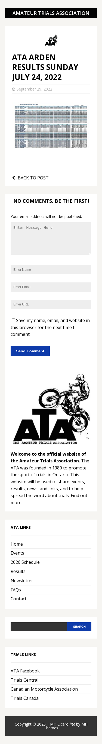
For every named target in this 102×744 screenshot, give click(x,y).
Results (18, 571)
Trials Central (24, 680)
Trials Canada (25, 698)
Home (17, 544)
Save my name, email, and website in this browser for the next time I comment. (50, 327)
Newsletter (22, 581)
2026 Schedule (25, 562)
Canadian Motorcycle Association (44, 689)
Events (17, 553)
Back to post (33, 178)
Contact (18, 599)
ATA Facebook (25, 671)
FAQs (16, 590)
